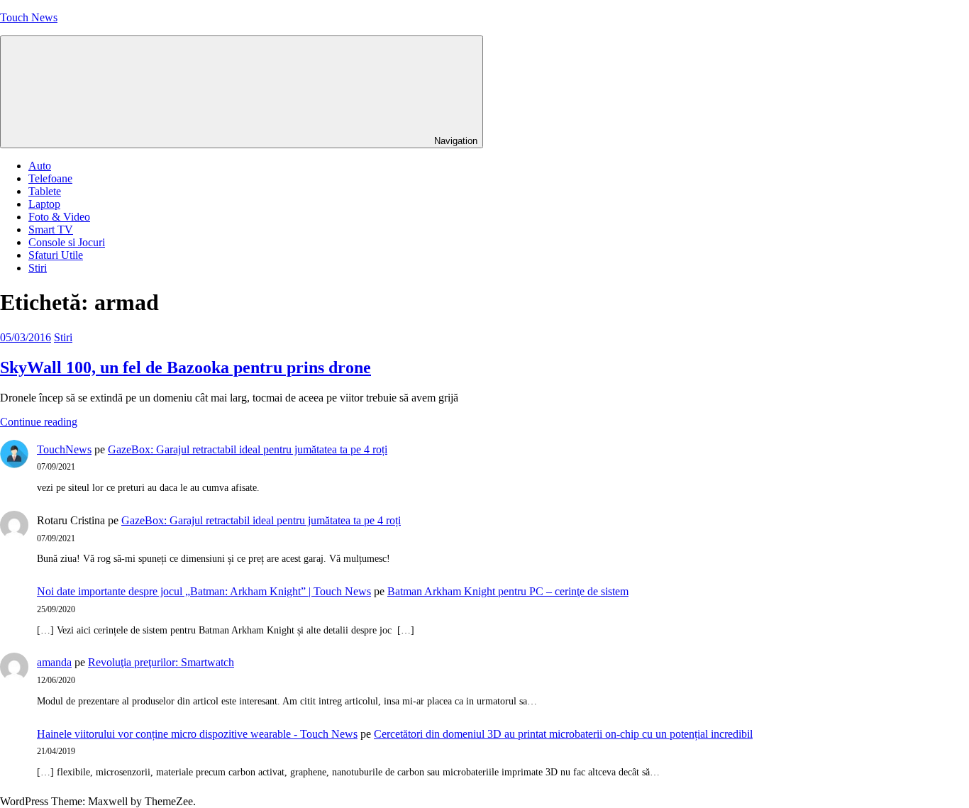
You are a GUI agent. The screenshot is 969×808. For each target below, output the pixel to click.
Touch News (28, 17)
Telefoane (50, 178)
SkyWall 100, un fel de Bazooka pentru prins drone (185, 367)
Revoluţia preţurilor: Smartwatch (161, 662)
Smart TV (50, 229)
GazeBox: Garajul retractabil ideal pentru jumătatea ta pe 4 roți (247, 449)
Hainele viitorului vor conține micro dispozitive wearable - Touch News (197, 734)
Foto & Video (59, 217)
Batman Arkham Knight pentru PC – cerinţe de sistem (508, 591)
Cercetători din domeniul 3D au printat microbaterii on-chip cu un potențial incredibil (563, 734)
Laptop (44, 204)
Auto (39, 166)
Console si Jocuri (66, 242)
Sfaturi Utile (55, 255)
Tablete (44, 191)
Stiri (37, 268)
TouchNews (64, 449)
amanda (54, 662)
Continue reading (38, 422)
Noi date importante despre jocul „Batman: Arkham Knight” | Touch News (204, 591)
